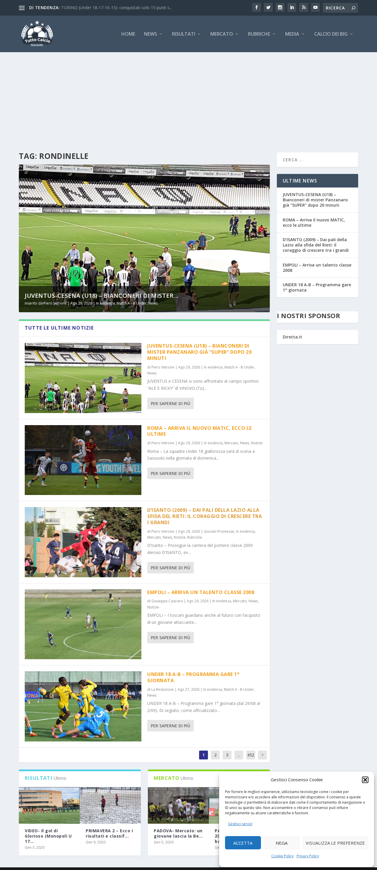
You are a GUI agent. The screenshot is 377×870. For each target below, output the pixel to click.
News (150, 34)
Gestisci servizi (240, 823)
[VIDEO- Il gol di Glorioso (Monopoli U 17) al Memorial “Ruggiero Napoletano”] (49, 805)
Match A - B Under (132, 303)
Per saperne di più (170, 403)
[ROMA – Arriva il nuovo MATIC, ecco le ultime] (83, 460)
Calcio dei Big (331, 34)
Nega (281, 843)
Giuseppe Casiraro (167, 600)
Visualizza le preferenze (335, 843)
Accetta (242, 843)
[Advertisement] (188, 96)
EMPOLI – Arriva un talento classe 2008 (200, 592)
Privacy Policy (308, 856)
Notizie (257, 442)
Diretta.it (292, 337)
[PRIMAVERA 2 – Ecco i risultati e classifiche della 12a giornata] (110, 805)
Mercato (221, 34)
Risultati (183, 34)
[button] (365, 780)
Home (128, 34)
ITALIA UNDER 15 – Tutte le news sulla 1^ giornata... (111, 7)
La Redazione (162, 689)
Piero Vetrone (55, 303)
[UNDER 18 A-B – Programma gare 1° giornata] (83, 706)
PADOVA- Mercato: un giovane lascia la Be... (178, 833)
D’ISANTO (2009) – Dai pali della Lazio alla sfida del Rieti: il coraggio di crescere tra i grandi (204, 516)
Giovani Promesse (219, 531)
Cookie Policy (282, 856)
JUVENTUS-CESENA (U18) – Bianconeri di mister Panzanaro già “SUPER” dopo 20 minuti (199, 352)
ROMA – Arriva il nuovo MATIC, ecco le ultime (199, 431)
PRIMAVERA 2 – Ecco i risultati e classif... (109, 833)
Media (292, 34)
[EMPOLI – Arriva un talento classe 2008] (83, 624)
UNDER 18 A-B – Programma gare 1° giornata (193, 677)
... (239, 755)
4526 (250, 759)
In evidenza (105, 303)
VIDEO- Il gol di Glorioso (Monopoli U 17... (48, 836)
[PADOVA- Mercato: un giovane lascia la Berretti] (178, 805)
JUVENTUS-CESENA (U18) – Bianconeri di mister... (101, 296)
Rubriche (259, 34)
